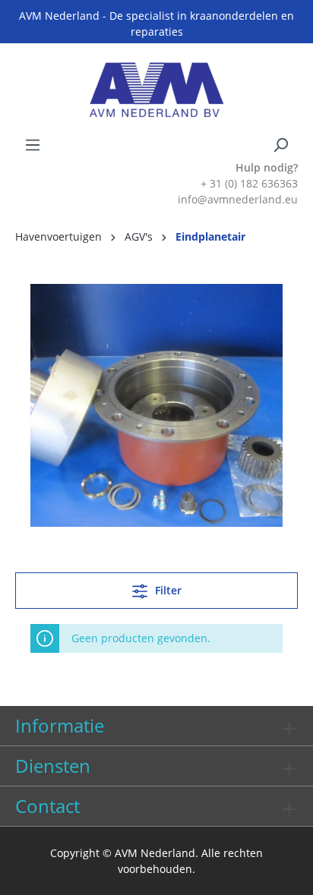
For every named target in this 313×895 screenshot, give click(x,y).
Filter (167, 590)
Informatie (59, 725)
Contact (47, 805)
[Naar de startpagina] (156, 89)
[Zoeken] (280, 145)
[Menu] (32, 145)
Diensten (52, 765)
